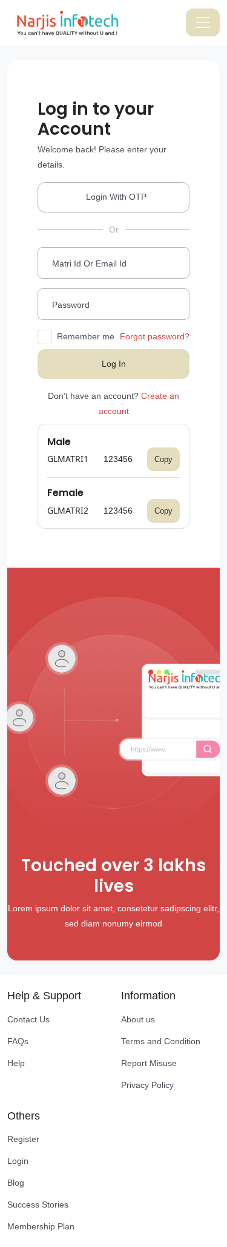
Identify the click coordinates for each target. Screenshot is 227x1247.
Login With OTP (116, 197)
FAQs (17, 1041)
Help (16, 1063)
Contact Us (28, 1019)
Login (17, 1161)
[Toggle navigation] (203, 22)
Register (23, 1139)
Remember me (85, 336)
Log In (114, 364)
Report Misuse (149, 1063)
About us (138, 1019)
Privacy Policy (147, 1085)
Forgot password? (154, 336)
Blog (15, 1183)
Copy (163, 459)
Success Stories (37, 1204)
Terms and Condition (160, 1041)
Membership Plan (40, 1226)
